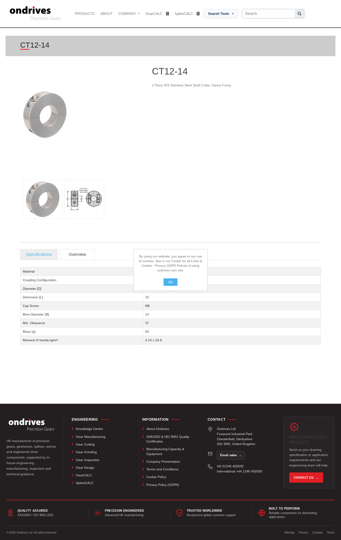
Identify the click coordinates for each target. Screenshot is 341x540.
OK (170, 282)
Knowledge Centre (89, 429)
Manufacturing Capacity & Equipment (165, 451)
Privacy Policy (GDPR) (162, 485)
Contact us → (306, 477)
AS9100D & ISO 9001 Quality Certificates (167, 439)
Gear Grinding (86, 452)
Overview (77, 254)
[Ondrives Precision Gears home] (31, 424)
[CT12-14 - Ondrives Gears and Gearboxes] (42, 199)
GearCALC (154, 14)
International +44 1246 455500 (239, 471)
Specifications (39, 254)
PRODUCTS (85, 14)
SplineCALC (184, 14)
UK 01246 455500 (230, 466)
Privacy (303, 532)
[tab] (39, 254)
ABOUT (106, 14)
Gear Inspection (87, 460)
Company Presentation (163, 461)
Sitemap (289, 532)
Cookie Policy (156, 477)
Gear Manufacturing (90, 437)
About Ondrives (157, 429)
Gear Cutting (85, 444)
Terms (331, 532)
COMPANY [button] (127, 14)
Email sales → (231, 455)
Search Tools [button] (218, 14)
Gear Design (85, 467)
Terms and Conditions (162, 469)
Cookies (317, 532)
